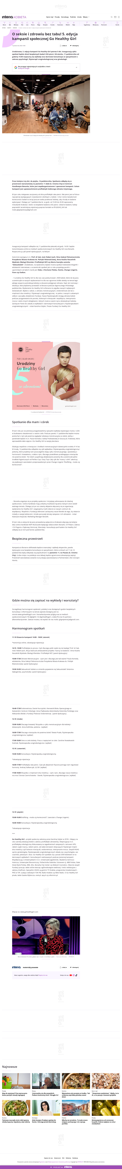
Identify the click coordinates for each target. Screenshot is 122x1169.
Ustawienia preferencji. (64, 1162)
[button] (64, 17)
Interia (4, 27)
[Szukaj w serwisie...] (111, 17)
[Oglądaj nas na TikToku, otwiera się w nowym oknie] (76, 975)
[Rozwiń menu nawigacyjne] (119, 17)
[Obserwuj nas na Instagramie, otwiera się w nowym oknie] (73, 975)
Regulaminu (42, 1162)
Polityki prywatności (53, 1162)
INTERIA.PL (80, 1162)
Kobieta (9, 27)
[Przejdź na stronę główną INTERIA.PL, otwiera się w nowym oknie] (7, 17)
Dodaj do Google (33, 68)
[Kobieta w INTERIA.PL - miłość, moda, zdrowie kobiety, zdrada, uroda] (20, 17)
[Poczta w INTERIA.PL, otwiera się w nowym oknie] (115, 17)
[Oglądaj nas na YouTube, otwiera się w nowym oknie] (70, 975)
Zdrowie (15, 27)
